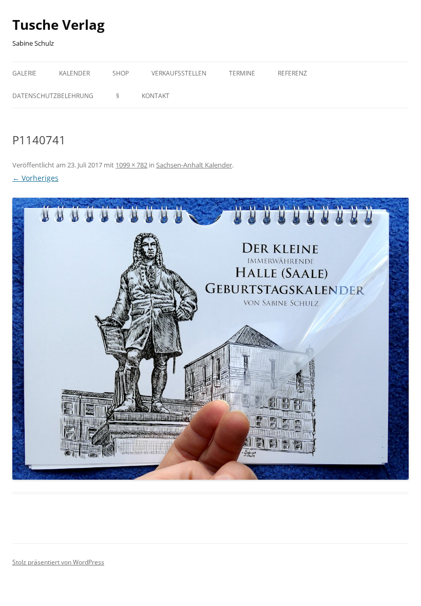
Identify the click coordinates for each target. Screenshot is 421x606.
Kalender (74, 73)
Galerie (24, 73)
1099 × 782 (131, 164)
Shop (120, 73)
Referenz (292, 73)
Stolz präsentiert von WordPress (58, 562)
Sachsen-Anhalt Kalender (194, 164)
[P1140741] (210, 339)
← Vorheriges (35, 178)
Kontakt (155, 95)
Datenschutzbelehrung (52, 95)
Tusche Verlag (58, 24)
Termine (242, 73)
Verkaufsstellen (178, 73)
